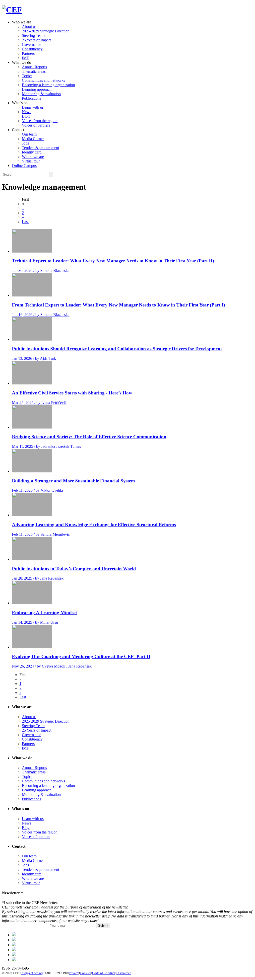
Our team (29, 134)
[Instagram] (14, 955)
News (26, 112)
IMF (25, 58)
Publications (31, 98)
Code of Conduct (103, 973)
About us (29, 26)
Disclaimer (123, 973)
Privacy (74, 973)
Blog (26, 116)
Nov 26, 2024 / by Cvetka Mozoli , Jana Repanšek (52, 666)
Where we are (33, 156)
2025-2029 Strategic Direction (45, 31)
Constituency (32, 49)
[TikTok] (14, 945)
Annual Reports (34, 67)
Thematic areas (34, 71)
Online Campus (24, 165)
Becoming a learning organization (48, 85)
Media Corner (33, 139)
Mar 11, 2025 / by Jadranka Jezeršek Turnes (46, 446)
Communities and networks (43, 80)
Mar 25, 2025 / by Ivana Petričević (39, 402)
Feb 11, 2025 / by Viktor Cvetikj (37, 490)
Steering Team (33, 35)
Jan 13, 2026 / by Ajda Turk (34, 358)
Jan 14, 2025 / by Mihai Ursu (35, 622)
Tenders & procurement (40, 148)
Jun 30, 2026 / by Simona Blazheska (40, 270)
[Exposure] (14, 935)
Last (25, 222)
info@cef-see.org (32, 973)
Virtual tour (31, 161)
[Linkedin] (14, 950)
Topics (27, 76)
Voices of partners (36, 125)
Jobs (25, 143)
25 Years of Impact (36, 40)
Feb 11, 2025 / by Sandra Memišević (41, 534)
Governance (31, 44)
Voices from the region (40, 121)
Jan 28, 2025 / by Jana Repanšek (38, 578)
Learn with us (33, 107)
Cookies (85, 973)
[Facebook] (14, 940)
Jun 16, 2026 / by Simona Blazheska (40, 314)
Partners (28, 53)
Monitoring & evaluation (41, 94)
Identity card (32, 152)
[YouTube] (14, 960)
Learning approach (37, 89)
